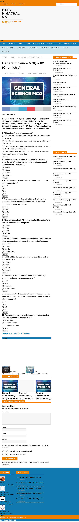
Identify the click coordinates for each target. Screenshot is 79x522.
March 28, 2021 (58, 110)
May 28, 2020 (58, 84)
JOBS (28, 43)
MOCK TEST (50, 43)
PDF (60, 43)
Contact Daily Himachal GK (8, 517)
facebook (5, 4)
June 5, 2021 (58, 79)
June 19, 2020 (58, 65)
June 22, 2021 (58, 209)
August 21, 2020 (59, 91)
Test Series (5, 51)
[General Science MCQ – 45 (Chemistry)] (27, 390)
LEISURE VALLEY (38, 43)
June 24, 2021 (58, 184)
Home (3, 43)
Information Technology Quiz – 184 (64, 187)
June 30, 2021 (58, 158)
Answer (5, 157)
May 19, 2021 (58, 117)
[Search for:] (66, 4)
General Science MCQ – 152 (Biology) (29, 493)
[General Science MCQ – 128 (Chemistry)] (43, 390)
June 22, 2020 (58, 96)
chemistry (5, 338)
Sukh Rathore (21, 73)
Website (4, 439)
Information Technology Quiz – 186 (64, 156)
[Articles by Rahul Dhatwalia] (2, 499)
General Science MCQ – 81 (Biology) (16, 333)
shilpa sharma (4, 511)
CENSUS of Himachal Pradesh (50, 47)
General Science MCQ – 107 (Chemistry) (10, 396)
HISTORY (65, 47)
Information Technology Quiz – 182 (64, 212)
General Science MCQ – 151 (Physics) (29, 499)
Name (4, 427)
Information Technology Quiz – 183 (64, 200)
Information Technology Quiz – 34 (64, 94)
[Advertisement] (54, 22)
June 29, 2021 (58, 124)
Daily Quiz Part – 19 (59, 82)
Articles (11, 43)
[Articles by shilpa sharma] (2, 509)
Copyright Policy (70, 43)
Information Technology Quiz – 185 (64, 168)
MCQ (20, 43)
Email (4, 433)
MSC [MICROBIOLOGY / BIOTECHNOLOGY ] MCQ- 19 (62, 62)
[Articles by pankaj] (2, 480)
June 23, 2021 (58, 190)
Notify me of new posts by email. (15, 454)
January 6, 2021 (9, 73)
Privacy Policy (21, 517)
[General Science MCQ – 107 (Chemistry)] (10, 390)
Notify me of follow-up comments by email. (18, 451)
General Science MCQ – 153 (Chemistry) (30, 483)
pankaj (2, 482)
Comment (5, 412)
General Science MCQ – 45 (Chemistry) (26, 396)
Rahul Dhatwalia (5, 502)
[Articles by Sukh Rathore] (2, 490)
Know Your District (8, 47)
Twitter (13, 4)
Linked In (21, 4)
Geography (21, 47)
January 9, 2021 (59, 72)
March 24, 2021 (58, 103)
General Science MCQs (39, 73)
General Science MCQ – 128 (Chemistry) (43, 396)
